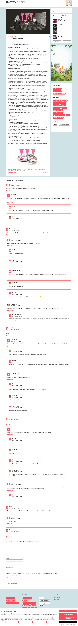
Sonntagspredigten (19, 5)
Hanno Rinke (15, 2)
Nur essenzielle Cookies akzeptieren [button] (68, 618)
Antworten (10, 190)
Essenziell (8, 621)
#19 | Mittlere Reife (12, 172)
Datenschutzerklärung (13, 572)
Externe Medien (50, 621)
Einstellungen (46, 619)
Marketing (35, 621)
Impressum (56, 601)
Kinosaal (41, 5)
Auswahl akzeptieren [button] (68, 614)
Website (7, 563)
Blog (26, 5)
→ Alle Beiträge (55, 41)
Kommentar (8, 544)
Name (7, 558)
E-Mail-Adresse (9, 567)
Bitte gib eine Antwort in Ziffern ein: (13, 575)
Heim (7, 5)
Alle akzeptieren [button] (68, 610)
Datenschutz (56, 599)
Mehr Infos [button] (68, 622)
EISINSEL (12, 5)
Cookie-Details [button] (63, 624)
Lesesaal (31, 5)
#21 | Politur (45, 172)
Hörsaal (36, 5)
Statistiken (22, 621)
